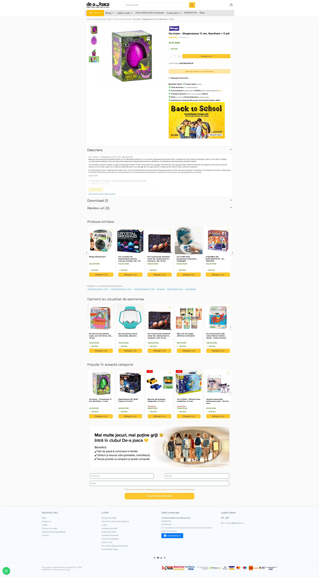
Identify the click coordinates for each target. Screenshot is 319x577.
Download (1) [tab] (97, 201)
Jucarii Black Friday (110, 549)
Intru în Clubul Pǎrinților (159, 496)
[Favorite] (111, 307)
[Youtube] (157, 558)
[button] (88, 327)
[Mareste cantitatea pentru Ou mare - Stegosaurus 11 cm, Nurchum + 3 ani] (179, 56)
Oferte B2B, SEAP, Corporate (149, 13)
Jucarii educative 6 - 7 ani (144, 289)
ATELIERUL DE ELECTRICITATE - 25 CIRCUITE (215, 259)
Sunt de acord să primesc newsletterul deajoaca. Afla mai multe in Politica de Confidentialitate (160, 489)
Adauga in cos (206, 56)
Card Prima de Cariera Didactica (115, 521)
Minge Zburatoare (97, 257)
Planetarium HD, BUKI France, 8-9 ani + (128, 400)
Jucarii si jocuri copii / (103, 19)
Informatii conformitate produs (101, 194)
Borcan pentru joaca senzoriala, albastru (127, 335)
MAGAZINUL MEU (50, 513)
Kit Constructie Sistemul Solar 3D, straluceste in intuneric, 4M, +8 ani (158, 259)
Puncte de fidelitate (110, 539)
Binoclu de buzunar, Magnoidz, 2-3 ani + (157, 400)
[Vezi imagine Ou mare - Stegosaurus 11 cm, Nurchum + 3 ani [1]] (94, 40)
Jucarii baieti (191, 289)
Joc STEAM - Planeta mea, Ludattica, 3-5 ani (189, 400)
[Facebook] (154, 558)
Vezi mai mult (95, 190)
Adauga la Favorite (179, 78)
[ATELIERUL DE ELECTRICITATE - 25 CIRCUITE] (218, 240)
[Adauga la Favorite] (112, 230)
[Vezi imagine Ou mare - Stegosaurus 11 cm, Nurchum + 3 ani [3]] (94, 59)
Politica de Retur (109, 532)
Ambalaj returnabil (109, 528)
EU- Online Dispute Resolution (115, 546)
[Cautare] (192, 5)
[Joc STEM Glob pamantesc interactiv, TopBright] (188, 240)
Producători (173, 13)
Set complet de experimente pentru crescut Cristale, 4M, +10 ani (129, 259)
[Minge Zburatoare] (101, 240)
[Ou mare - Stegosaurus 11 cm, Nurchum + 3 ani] (131, 55)
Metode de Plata (109, 518)
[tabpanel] (131, 55)
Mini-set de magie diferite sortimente (186, 335)
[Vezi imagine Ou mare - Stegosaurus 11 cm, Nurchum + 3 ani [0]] (94, 29)
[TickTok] (161, 558)
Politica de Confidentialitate (54, 532)
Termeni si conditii (49, 528)
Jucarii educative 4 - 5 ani (121, 289)
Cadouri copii (123, 13)
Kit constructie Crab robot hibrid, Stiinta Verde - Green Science (216, 336)
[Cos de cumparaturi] (231, 5)
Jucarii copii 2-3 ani (174, 289)
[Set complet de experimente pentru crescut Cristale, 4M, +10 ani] (130, 240)
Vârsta (108, 13)
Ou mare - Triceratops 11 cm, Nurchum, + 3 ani (100, 400)
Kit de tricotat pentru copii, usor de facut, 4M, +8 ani (100, 336)
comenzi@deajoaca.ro (234, 523)
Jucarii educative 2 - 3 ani (98, 289)
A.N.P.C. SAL (107, 542)
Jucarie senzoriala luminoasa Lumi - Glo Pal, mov (217, 401)
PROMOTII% (190, 13)
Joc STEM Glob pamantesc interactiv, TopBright (187, 259)
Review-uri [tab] (98, 208)
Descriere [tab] (94, 150)
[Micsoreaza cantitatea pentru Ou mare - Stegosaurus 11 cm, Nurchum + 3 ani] (170, 56)
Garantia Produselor (110, 535)
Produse (97, 13)
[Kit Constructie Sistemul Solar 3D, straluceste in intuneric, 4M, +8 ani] (159, 240)
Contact (45, 535)
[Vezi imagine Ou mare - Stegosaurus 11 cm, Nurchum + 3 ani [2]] (94, 51)
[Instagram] (164, 558)
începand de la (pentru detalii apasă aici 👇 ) (196, 91)
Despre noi (46, 521)
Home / (90, 19)
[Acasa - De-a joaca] (99, 5)
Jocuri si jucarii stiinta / (122, 19)
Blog (201, 13)
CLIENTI (105, 513)
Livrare (44, 525)
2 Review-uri (184, 37)
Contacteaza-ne (174, 536)
